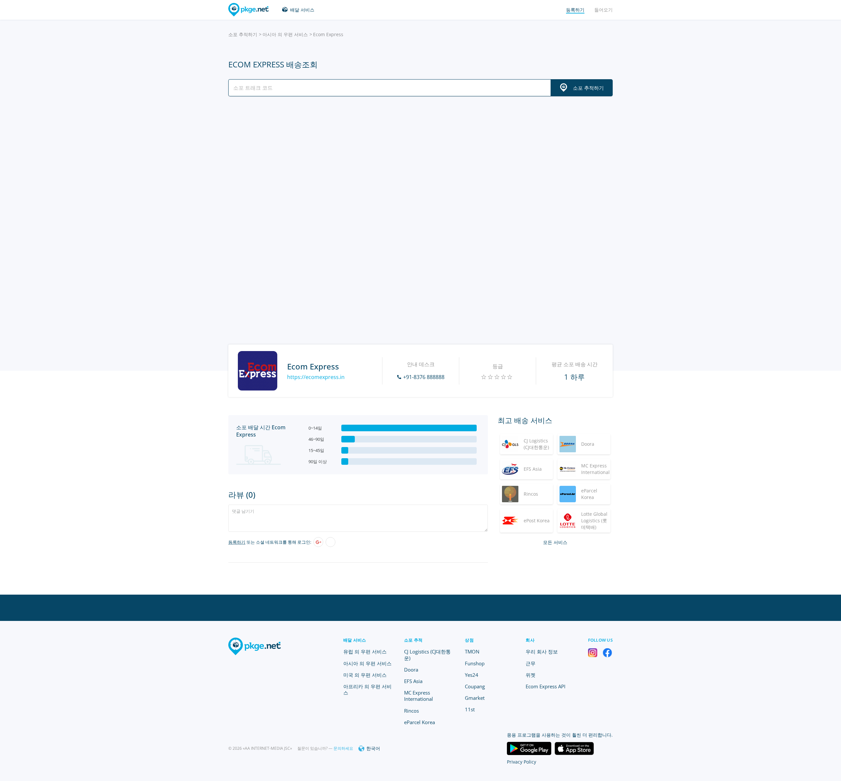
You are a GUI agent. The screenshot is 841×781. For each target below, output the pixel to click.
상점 (469, 640)
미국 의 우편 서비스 (365, 675)
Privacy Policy (521, 762)
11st (470, 709)
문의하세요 (343, 748)
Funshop (475, 663)
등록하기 (236, 542)
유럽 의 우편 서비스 (365, 651)
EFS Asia (413, 681)
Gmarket (475, 698)
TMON (472, 651)
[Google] (318, 542)
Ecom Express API (545, 686)
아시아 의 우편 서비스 (285, 34)
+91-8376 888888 (423, 377)
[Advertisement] (420, 159)
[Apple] (330, 542)
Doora (411, 669)
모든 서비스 (555, 542)
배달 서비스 (302, 10)
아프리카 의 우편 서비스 (367, 689)
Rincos (411, 710)
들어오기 (603, 10)
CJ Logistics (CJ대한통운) (427, 654)
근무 (530, 663)
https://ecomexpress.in (316, 377)
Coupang (475, 686)
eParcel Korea (419, 722)
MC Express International (418, 695)
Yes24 (471, 675)
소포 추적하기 (242, 34)
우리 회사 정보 (542, 651)
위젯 (530, 675)
